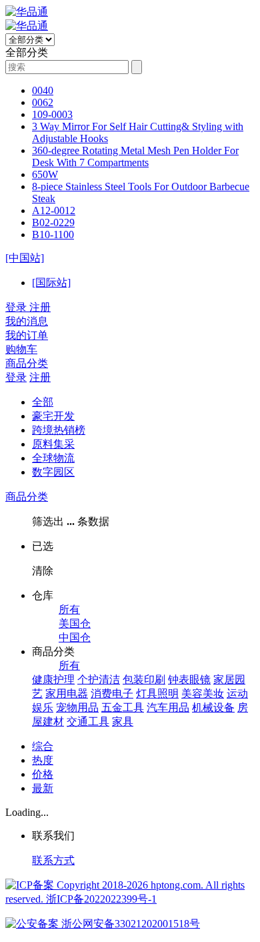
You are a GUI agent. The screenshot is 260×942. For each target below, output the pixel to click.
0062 (42, 102)
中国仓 (75, 637)
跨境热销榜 (58, 430)
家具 (122, 721)
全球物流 (53, 458)
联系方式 (53, 860)
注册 (40, 377)
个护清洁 (98, 679)
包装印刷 (144, 679)
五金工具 (122, 707)
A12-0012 (53, 210)
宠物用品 (77, 707)
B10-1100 (53, 234)
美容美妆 (202, 693)
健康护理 (53, 679)
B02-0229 (53, 222)
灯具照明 (157, 693)
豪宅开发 (53, 416)
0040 (42, 90)
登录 (16, 377)
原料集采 (53, 444)
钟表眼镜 (189, 679)
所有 (69, 609)
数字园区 (53, 472)
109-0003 (52, 114)
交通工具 (88, 721)
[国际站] (51, 282)
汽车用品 (168, 707)
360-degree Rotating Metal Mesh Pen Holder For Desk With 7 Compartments (135, 156)
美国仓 (75, 623)
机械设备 (213, 707)
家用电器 (66, 693)
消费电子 (112, 693)
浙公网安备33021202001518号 (129, 923)
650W (45, 174)
